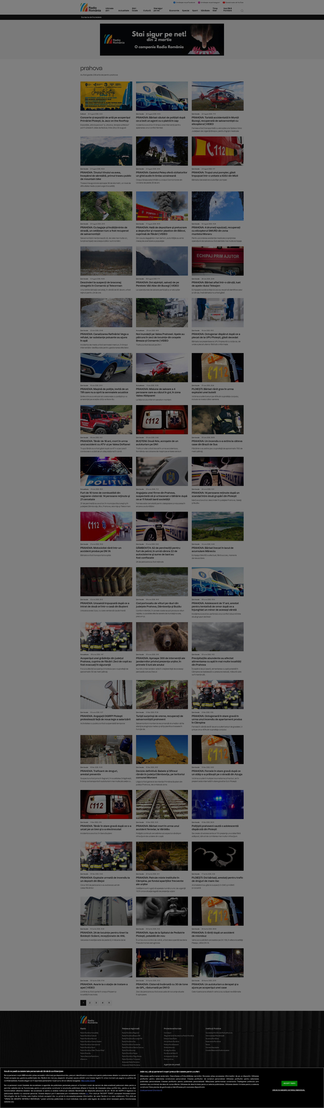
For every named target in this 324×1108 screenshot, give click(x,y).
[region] (162, 1088)
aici (87, 1093)
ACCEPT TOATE (289, 1083)
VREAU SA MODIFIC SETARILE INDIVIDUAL (288, 1090)
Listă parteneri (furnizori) (151, 1090)
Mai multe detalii (88, 1081)
